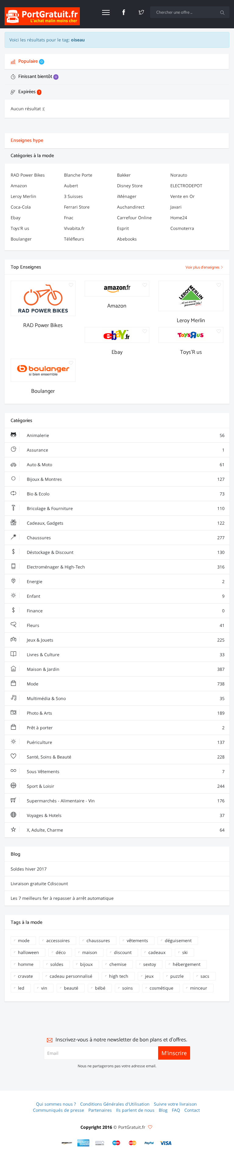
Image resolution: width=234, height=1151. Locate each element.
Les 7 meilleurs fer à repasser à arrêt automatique (62, 898)
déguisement (178, 940)
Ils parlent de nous (135, 1110)
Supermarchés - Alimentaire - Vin (125, 801)
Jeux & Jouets (125, 640)
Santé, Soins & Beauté (125, 757)
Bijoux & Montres (125, 479)
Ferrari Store (77, 207)
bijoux (86, 964)
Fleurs (125, 625)
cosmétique (161, 988)
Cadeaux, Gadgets (125, 523)
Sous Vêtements (125, 771)
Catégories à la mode (32, 156)
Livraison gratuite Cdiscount (39, 883)
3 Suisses (73, 196)
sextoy (149, 964)
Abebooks (127, 239)
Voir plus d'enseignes (203, 267)
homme (26, 964)
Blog (163, 1110)
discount (123, 952)
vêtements (137, 940)
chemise (117, 964)
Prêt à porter (125, 727)
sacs (204, 976)
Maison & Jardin (125, 669)
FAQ (176, 1110)
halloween (28, 952)
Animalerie (125, 435)
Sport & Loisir (125, 786)
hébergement (186, 964)
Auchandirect (130, 207)
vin (44, 988)
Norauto (178, 175)
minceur (198, 988)
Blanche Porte (78, 175)
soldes (56, 964)
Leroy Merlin (23, 196)
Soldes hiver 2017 (29, 869)
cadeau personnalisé (71, 976)
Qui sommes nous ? (56, 1104)
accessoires (58, 940)
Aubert (71, 185)
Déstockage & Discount (125, 552)
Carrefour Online (134, 217)
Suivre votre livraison (175, 1104)
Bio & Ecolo (125, 494)
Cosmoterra (182, 228)
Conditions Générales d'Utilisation (115, 1104)
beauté (71, 988)
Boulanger (21, 239)
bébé (100, 988)
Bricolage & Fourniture (125, 508)
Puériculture (125, 742)
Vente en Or (182, 196)
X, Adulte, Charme (125, 830)
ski (185, 952)
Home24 (178, 217)
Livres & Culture (125, 654)
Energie (125, 581)
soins (127, 988)
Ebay (15, 217)
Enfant (125, 596)
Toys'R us (20, 228)
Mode (125, 684)
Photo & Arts (125, 713)
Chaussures (125, 537)
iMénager (126, 196)
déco (61, 952)
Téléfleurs (74, 239)
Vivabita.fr (74, 228)
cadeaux (156, 952)
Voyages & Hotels (125, 815)
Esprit (123, 228)
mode (24, 940)
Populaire (30, 61)
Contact (192, 1110)
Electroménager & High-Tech (125, 567)
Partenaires (100, 1110)
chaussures (98, 940)
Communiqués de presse (58, 1110)
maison (89, 952)
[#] (67, 1142)
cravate (25, 976)
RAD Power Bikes (28, 175)
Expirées (28, 92)
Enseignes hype (27, 140)
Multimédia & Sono (125, 698)
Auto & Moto (125, 464)
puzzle (177, 976)
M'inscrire (174, 1053)
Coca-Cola (21, 207)
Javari (176, 207)
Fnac (68, 217)
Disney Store (130, 185)
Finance (125, 611)
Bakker (124, 175)
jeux (149, 976)
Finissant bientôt (37, 76)
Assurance (125, 450)
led (21, 988)
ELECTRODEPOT (186, 185)
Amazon (19, 185)
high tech (118, 976)
